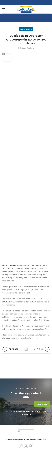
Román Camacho (9, 265)
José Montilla (41, 440)
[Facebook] (21, 446)
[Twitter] (26, 446)
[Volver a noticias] (26, 349)
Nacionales (26, 29)
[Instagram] (31, 446)
